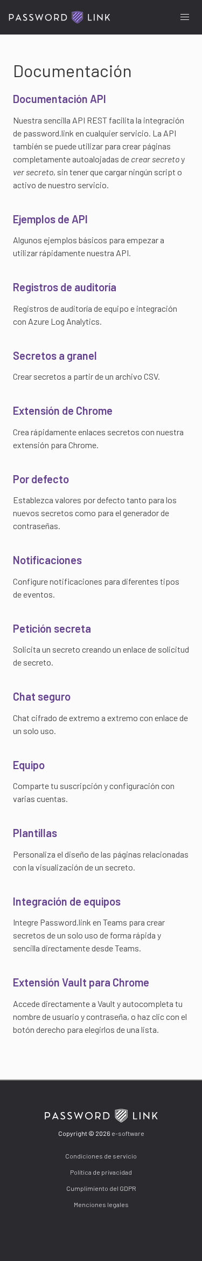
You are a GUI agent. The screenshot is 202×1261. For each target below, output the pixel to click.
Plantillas (35, 832)
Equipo (29, 764)
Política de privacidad (101, 1172)
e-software (128, 1133)
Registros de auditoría (64, 286)
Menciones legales (101, 1204)
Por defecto (41, 478)
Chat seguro (42, 696)
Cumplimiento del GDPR (101, 1188)
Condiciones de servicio (101, 1156)
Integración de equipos (67, 901)
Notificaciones (47, 559)
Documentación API (59, 98)
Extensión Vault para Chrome (81, 982)
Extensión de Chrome (63, 410)
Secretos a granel (55, 355)
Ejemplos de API (50, 219)
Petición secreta (52, 628)
